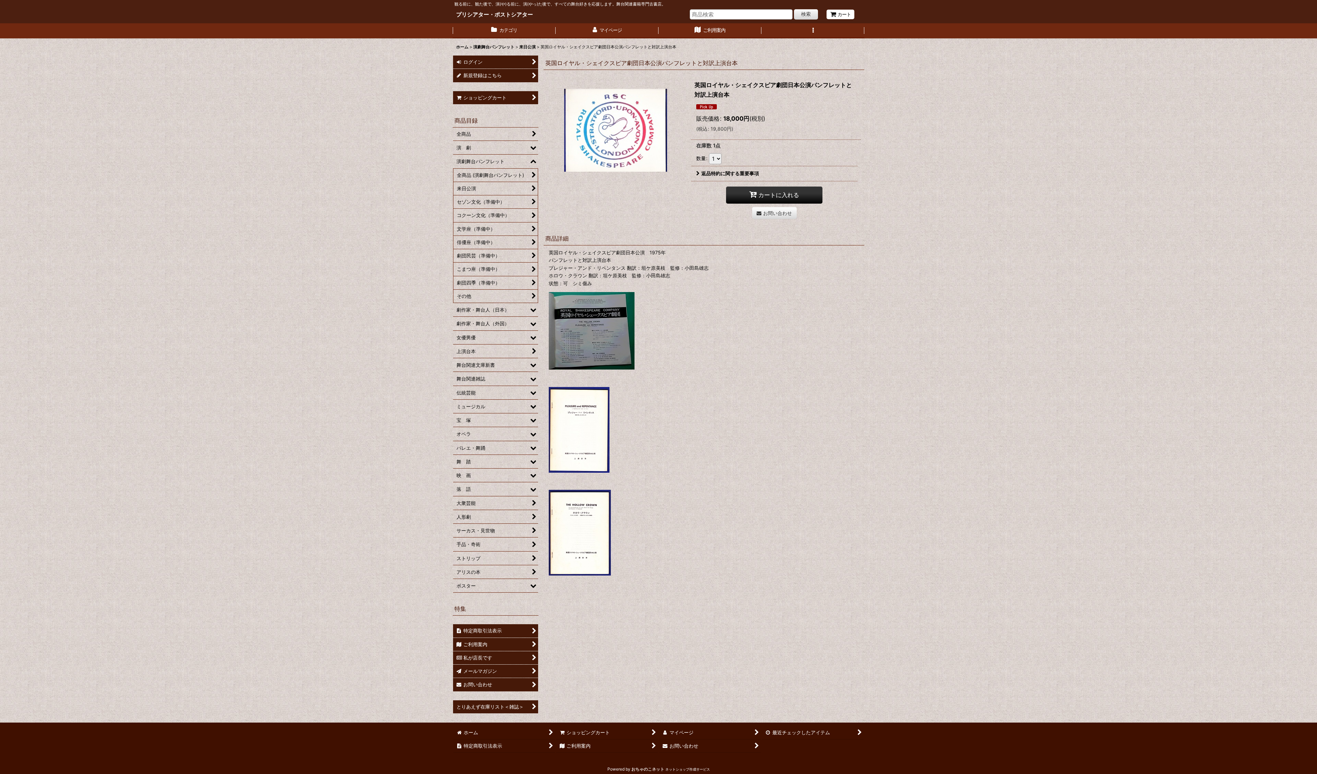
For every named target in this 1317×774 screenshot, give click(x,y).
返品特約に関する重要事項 (730, 173)
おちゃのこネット (647, 769)
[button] (812, 30)
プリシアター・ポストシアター (494, 14)
